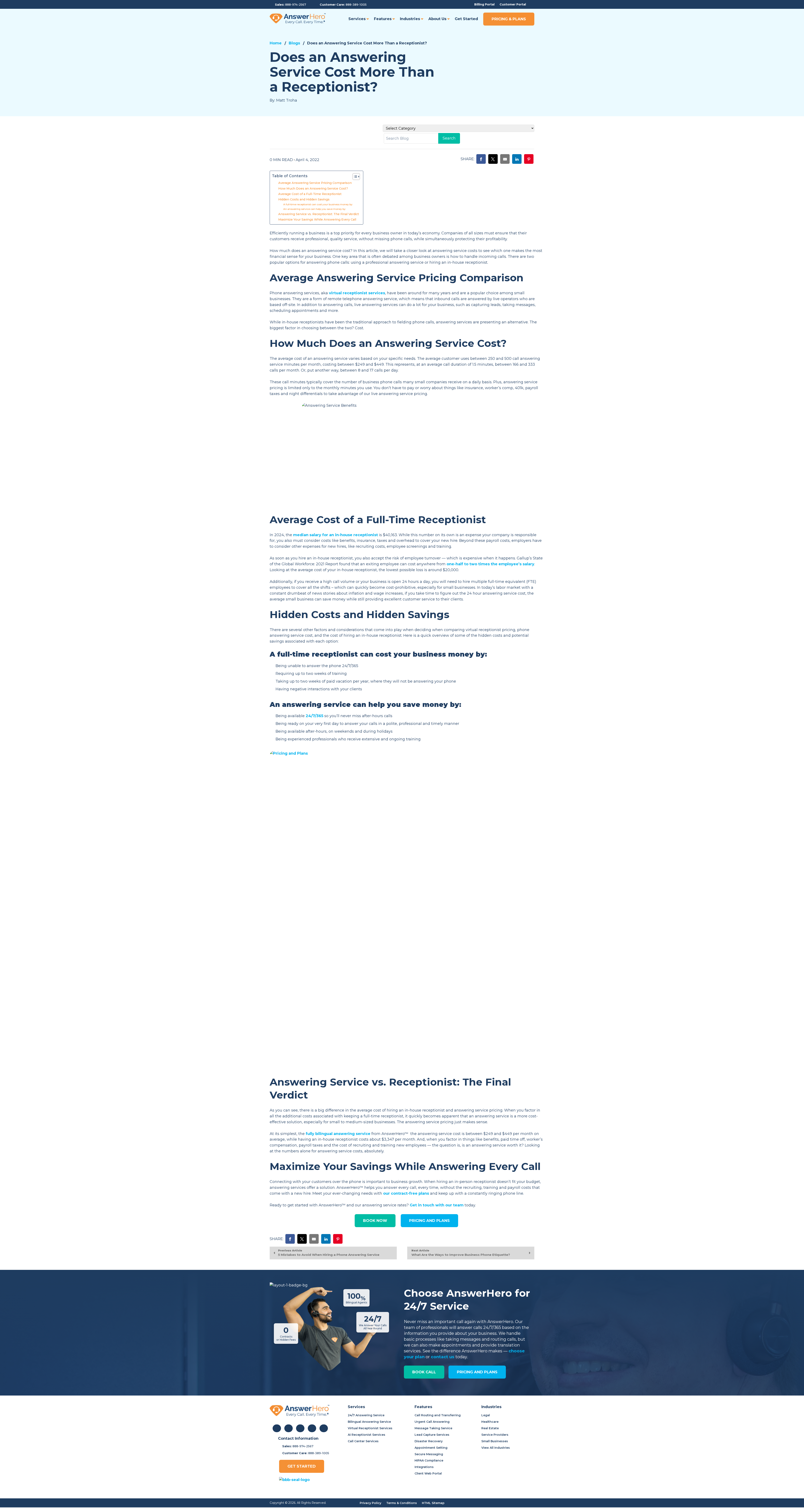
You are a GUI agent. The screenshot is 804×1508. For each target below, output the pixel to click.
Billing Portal (484, 4)
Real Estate (490, 1428)
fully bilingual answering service (338, 1133)
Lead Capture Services (432, 1435)
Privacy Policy (370, 1503)
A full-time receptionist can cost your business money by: (318, 204)
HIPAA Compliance (429, 1460)
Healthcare (490, 1422)
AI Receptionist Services (366, 1435)
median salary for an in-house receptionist (335, 535)
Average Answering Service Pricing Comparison (315, 183)
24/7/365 (314, 716)
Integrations (424, 1467)
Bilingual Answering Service (369, 1422)
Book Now (375, 1220)
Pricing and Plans (429, 1220)
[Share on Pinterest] (528, 159)
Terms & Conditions (401, 1503)
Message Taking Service (433, 1428)
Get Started (301, 1466)
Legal (485, 1415)
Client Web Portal (428, 1473)
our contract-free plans (406, 1193)
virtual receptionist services (357, 293)
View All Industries (495, 1448)
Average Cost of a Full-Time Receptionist (309, 194)
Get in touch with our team (437, 1205)
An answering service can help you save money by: (314, 209)
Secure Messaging (429, 1454)
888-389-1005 (356, 4)
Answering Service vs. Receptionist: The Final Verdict (318, 214)
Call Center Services (363, 1441)
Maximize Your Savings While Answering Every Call (317, 219)
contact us (442, 1356)
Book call (424, 1372)
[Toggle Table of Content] (354, 176)
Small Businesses (494, 1441)
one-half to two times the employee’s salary (490, 564)
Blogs (294, 43)
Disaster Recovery (429, 1441)
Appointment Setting (431, 1448)
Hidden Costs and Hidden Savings (304, 199)
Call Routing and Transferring (438, 1415)
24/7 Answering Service (366, 1415)
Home (276, 43)
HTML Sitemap (433, 1503)
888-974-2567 (295, 4)
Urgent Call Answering (432, 1422)
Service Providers (494, 1435)
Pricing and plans (477, 1372)
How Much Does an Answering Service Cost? (313, 188)
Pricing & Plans (509, 19)
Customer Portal (513, 4)
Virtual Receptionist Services (370, 1428)
